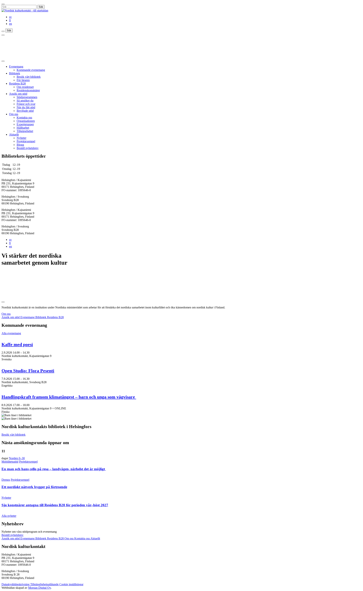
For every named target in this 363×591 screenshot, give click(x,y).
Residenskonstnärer (28, 90)
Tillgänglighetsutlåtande (44, 584)
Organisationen (26, 121)
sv (10, 16)
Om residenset (25, 87)
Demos (6, 479)
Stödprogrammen (27, 97)
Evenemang (16, 66)
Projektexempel (26, 141)
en (10, 23)
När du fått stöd (26, 107)
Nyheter (21, 137)
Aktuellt (14, 134)
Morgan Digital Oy (39, 587)
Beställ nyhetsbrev (28, 148)
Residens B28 (17, 83)
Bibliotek (14, 73)
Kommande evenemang (31, 70)
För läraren (23, 80)
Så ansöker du (25, 100)
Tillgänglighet (25, 131)
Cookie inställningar (71, 584)
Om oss (13, 114)
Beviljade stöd (25, 110)
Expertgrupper (25, 124)
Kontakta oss (24, 117)
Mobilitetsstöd (10, 461)
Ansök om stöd (18, 93)
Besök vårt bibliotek (29, 76)
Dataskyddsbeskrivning (16, 584)
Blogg (20, 144)
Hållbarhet (23, 127)
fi (10, 20)
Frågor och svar (26, 104)
